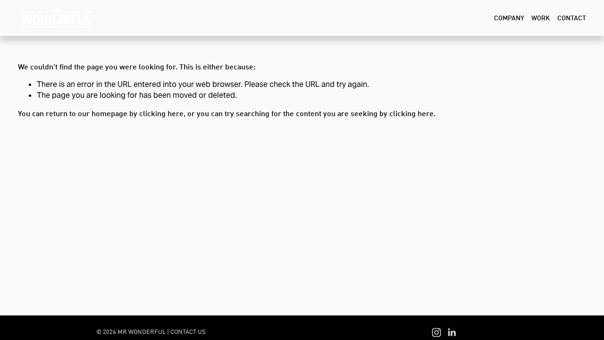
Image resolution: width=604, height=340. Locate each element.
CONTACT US (188, 331)
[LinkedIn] (451, 332)
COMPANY (509, 18)
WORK (540, 18)
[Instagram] (436, 332)
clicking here (161, 113)
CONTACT (571, 18)
